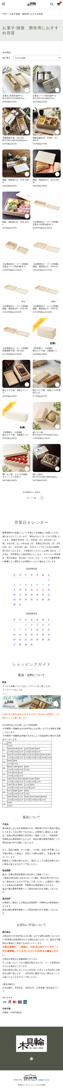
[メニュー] (3, 4)
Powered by (18, 1080)
